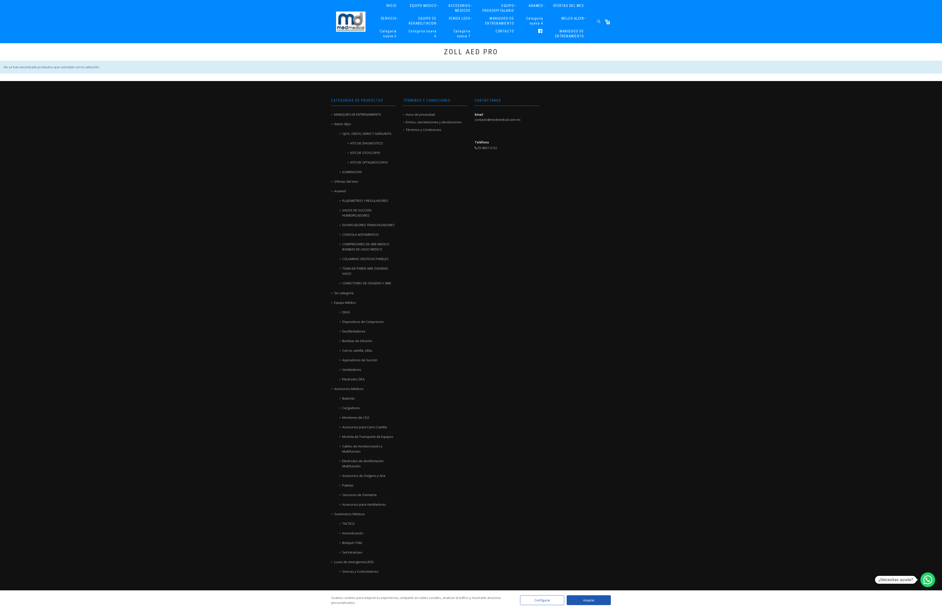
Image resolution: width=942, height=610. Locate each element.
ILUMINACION (352, 172)
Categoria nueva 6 (422, 33)
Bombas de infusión (357, 341)
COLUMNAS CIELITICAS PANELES (365, 259)
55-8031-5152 (487, 148)
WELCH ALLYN (572, 18)
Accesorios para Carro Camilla (364, 427)
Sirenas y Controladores (360, 571)
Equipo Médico (345, 302)
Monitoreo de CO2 (355, 417)
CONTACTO (505, 31)
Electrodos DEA (353, 379)
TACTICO (348, 523)
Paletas (347, 485)
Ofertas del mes (346, 181)
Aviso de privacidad (420, 114)
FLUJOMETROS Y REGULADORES (365, 200)
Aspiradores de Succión (360, 360)
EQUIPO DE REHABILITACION (422, 20)
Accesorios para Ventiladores (364, 504)
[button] (927, 579)
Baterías (348, 398)
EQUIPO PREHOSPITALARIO (498, 8)
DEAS (346, 312)
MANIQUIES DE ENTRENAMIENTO (499, 20)
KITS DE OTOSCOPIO (365, 153)
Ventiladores (351, 369)
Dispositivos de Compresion (363, 321)
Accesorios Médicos (349, 389)
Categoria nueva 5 (388, 33)
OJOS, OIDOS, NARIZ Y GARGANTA (366, 133)
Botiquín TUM (352, 543)
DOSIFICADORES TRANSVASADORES (368, 225)
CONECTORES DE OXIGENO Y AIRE (366, 283)
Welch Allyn (342, 124)
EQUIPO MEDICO (423, 6)
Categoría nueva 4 (534, 20)
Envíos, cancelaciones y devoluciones (434, 122)
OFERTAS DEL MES (568, 6)
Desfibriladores (354, 331)
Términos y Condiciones (423, 129)
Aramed (340, 191)
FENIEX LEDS (460, 18)
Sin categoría (343, 293)
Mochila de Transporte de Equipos (367, 436)
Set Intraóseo (352, 552)
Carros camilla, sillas (357, 350)
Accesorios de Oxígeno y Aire (363, 475)
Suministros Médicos (349, 514)
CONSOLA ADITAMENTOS (360, 234)
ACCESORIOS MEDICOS (459, 8)
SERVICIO (389, 18)
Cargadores (351, 408)
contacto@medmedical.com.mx (498, 119)
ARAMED (536, 6)
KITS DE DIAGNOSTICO (366, 143)
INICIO (391, 6)
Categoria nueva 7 (462, 33)
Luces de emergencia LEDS (354, 562)
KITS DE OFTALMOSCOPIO (369, 162)
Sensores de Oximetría (359, 495)
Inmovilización (352, 533)
